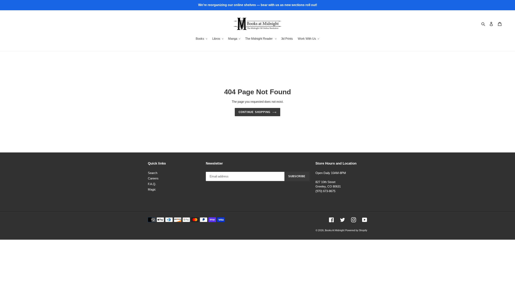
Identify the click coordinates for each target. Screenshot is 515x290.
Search (152, 173)
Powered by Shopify (356, 230)
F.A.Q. (152, 184)
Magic (152, 189)
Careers (153, 178)
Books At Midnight (334, 230)
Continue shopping (254, 112)
